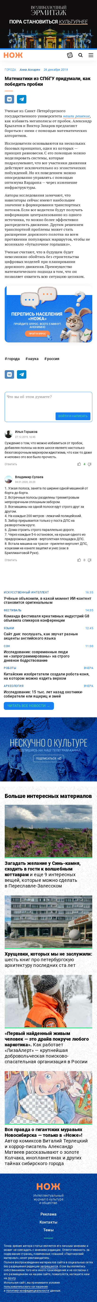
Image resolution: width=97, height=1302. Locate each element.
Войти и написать (73, 416)
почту (12, 1278)
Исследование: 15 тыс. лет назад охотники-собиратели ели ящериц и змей (43, 694)
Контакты (48, 1222)
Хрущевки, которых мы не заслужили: (48, 959)
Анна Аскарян (30, 69)
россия (53, 359)
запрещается (49, 1266)
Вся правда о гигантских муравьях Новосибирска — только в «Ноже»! (46, 1146)
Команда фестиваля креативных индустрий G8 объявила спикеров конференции (46, 618)
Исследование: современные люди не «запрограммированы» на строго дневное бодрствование (36, 656)
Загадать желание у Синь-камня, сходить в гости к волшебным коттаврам (43, 874)
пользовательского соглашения (26, 1286)
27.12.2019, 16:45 (25, 437)
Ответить (11, 464)
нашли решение (76, 116)
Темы (48, 1230)
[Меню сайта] (91, 55)
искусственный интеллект (26, 592)
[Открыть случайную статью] (70, 55)
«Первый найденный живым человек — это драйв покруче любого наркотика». (47, 1047)
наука (33, 359)
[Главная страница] (13, 55)
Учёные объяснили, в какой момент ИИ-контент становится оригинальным (47, 600)
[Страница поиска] (80, 55)
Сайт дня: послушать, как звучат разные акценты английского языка (41, 636)
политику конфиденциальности (27, 1290)
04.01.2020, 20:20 (25, 482)
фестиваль (13, 610)
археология (14, 686)
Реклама (48, 1214)
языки (9, 628)
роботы (10, 668)
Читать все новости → (29, 706)
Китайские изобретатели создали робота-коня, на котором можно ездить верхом (46, 676)
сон (7, 646)
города (10, 69)
